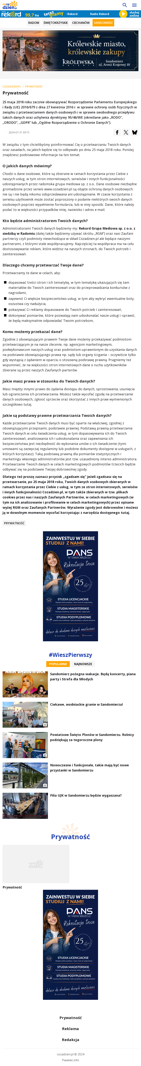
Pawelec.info (70, 1060)
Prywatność (14, 523)
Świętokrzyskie (56, 23)
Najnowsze (83, 664)
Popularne (58, 664)
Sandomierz (103, 23)
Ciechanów (81, 23)
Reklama (70, 1028)
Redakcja (70, 1039)
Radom (33, 23)
